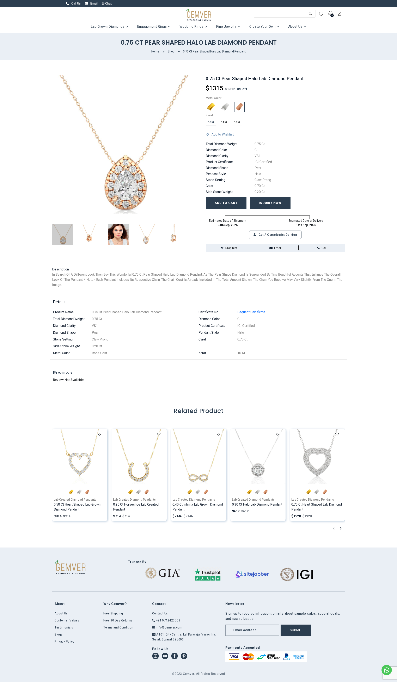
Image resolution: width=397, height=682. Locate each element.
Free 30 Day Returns (117, 620)
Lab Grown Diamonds (108, 27)
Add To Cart (226, 203)
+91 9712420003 (167, 620)
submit (296, 630)
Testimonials (64, 627)
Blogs (59, 634)
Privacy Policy (64, 641)
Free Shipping (113, 613)
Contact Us (160, 613)
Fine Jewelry (227, 27)
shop (171, 51)
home (155, 51)
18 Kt (237, 122)
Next (194, 145)
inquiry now (270, 203)
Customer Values (67, 620)
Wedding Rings (191, 27)
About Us (296, 27)
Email (277, 248)
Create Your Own (263, 27)
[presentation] (333, 528)
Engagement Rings (152, 27)
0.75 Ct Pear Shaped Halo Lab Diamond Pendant (214, 51)
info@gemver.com (168, 627)
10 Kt (211, 122)
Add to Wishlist (221, 134)
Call (324, 248)
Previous (49, 145)
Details (59, 301)
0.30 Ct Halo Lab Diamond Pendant (257, 504)
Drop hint (231, 248)
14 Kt (224, 122)
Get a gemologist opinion (277, 234)
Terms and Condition (118, 627)
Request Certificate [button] (251, 312)
